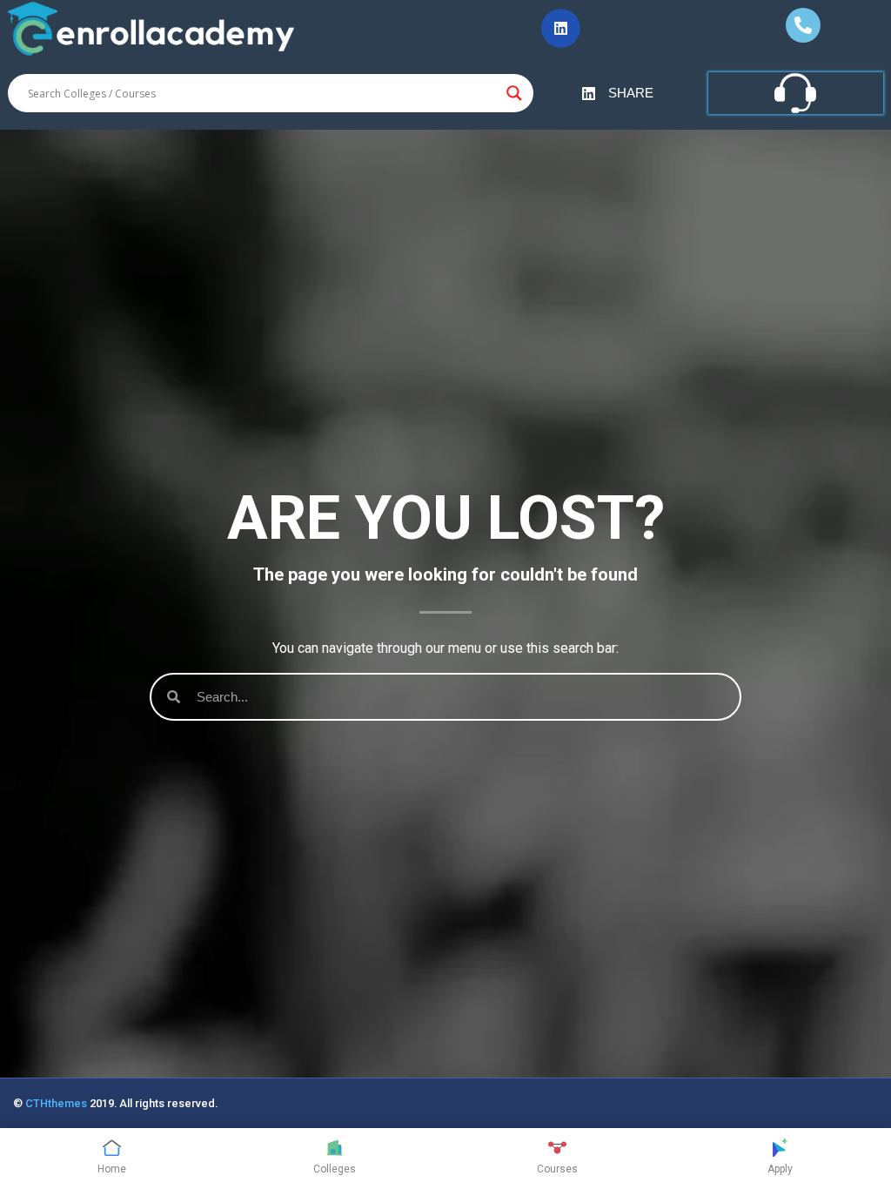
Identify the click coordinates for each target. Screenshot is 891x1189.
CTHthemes (56, 1103)
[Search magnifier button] (514, 93)
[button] (560, 28)
